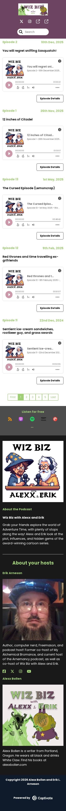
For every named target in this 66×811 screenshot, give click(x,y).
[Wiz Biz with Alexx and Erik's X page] (21, 21)
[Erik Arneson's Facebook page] (6, 671)
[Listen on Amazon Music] (43, 419)
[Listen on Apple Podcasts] (20, 419)
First (13, 397)
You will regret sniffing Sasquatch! (30, 50)
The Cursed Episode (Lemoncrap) (29, 188)
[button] (32, 427)
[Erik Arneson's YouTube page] (31, 671)
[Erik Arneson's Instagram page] (22, 671)
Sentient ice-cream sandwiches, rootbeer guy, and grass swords (28, 331)
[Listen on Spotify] (32, 419)
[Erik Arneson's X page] (14, 671)
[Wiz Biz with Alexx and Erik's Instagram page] (27, 21)
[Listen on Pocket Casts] (55, 419)
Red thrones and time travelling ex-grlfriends (30, 258)
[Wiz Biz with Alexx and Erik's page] (36, 21)
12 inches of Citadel (18, 119)
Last (53, 397)
